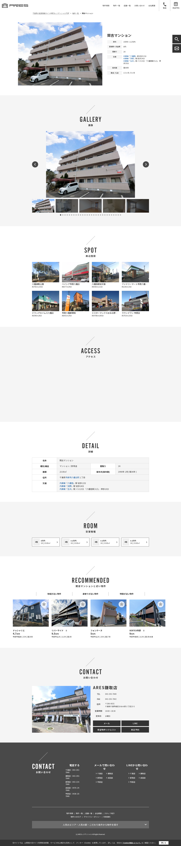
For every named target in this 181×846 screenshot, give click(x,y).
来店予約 (176, 8)
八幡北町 (75, 477)
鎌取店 (110, 773)
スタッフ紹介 (109, 813)
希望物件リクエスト (106, 729)
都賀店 (100, 778)
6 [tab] (71, 215)
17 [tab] (96, 215)
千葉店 (100, 773)
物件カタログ (76, 817)
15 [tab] (91, 215)
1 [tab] (60, 215)
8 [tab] (76, 215)
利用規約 (106, 817)
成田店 (110, 778)
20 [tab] (102, 215)
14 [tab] (89, 215)
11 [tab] (82, 215)
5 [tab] (69, 215)
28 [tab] (120, 215)
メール (107, 723)
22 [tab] (107, 215)
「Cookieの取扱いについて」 (131, 843)
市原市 (68, 477)
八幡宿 (132, 56)
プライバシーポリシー (92, 817)
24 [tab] (111, 215)
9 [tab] (78, 215)
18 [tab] (98, 215)
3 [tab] (65, 215)
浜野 (132, 58)
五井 (132, 61)
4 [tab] (67, 215)
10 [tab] (80, 215)
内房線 (126, 56)
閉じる (163, 843)
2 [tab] (62, 215)
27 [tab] (118, 215)
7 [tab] (73, 215)
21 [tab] (105, 215)
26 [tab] (116, 215)
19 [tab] (100, 215)
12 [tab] (85, 215)
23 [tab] (109, 215)
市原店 (100, 782)
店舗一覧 (127, 5)
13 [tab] (87, 215)
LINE (135, 723)
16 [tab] (93, 215)
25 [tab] (113, 215)
